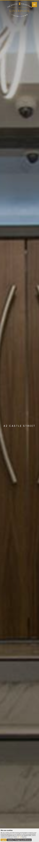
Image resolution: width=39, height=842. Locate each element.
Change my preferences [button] (23, 840)
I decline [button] (10, 840)
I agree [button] (3, 840)
